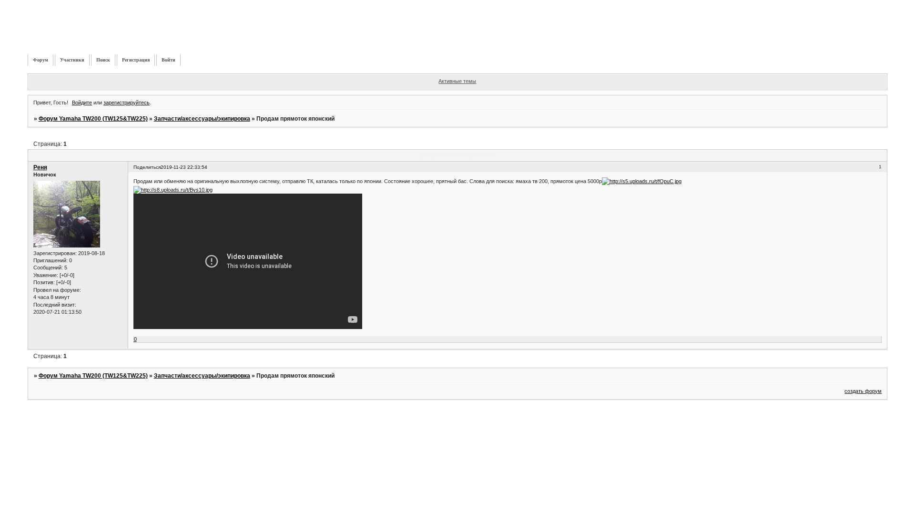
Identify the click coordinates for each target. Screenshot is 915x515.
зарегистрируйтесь (126, 102)
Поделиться (147, 167)
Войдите (82, 102)
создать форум (863, 391)
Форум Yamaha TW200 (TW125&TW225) (93, 118)
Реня (40, 167)
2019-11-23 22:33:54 (184, 167)
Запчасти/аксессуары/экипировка (202, 118)
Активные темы (457, 81)
